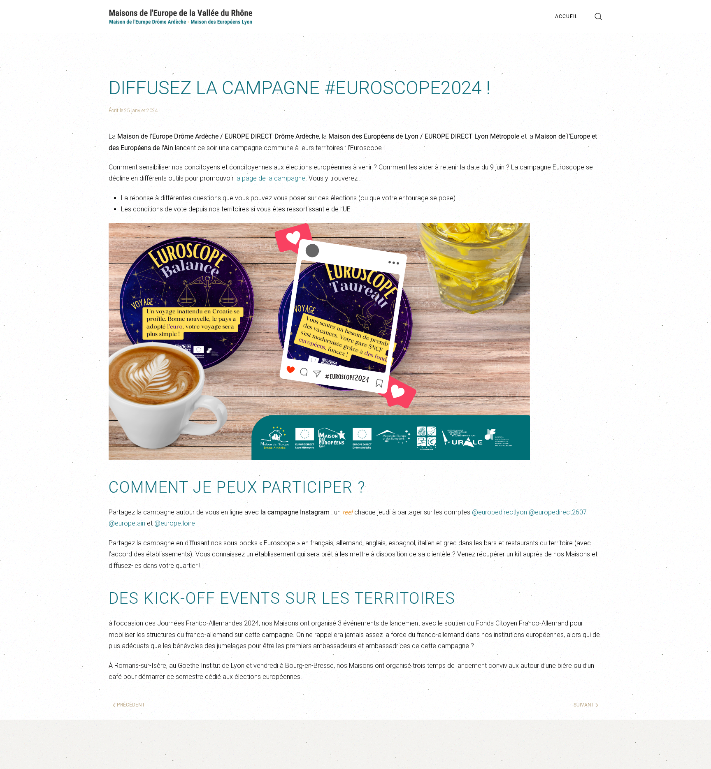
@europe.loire (174, 523)
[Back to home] (181, 16)
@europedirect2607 (558, 512)
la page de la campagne (270, 178)
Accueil (566, 16)
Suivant (584, 705)
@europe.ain (127, 523)
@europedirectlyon (499, 512)
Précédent (130, 705)
